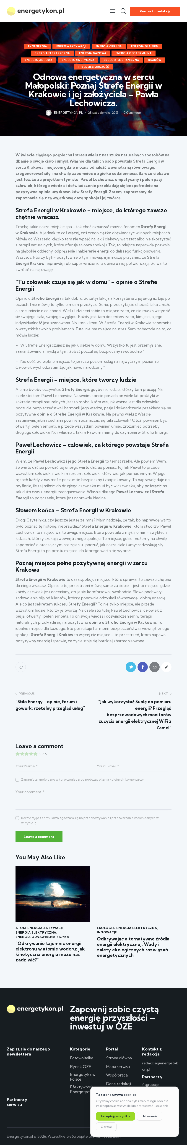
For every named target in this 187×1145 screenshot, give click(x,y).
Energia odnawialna (35, 937)
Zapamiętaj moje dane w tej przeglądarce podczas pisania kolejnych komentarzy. (82, 779)
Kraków (154, 59)
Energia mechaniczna (121, 59)
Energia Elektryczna (52, 53)
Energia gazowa (92, 53)
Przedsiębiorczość (93, 66)
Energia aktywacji (71, 46)
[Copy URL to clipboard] (166, 667)
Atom (21, 928)
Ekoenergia (37, 46)
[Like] (21, 667)
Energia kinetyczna (78, 59)
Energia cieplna (109, 46)
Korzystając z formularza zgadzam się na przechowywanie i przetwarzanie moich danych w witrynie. (90, 820)
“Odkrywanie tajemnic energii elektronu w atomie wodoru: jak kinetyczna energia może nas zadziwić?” (50, 952)
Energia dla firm (144, 46)
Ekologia (106, 928)
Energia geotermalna (133, 53)
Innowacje (107, 932)
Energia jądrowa (38, 59)
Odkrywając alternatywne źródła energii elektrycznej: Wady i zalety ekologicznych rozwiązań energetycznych (133, 947)
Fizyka (63, 937)
